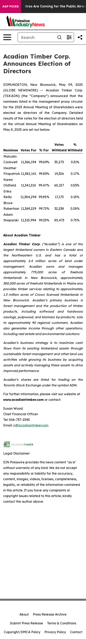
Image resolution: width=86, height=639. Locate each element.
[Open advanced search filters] (69, 37)
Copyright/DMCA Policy (22, 632)
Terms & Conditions (61, 623)
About (24, 614)
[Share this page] (80, 37)
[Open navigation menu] (7, 37)
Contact (76, 632)
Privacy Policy (55, 632)
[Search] (59, 37)
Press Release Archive (50, 614)
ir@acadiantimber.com (30, 425)
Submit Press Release (26, 623)
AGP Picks (10, 6)
